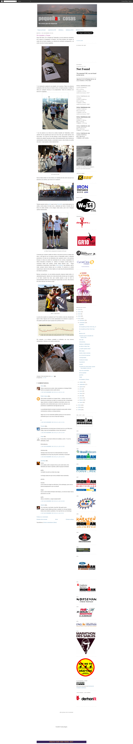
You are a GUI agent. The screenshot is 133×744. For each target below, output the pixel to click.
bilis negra (81, 351)
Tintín (80, 377)
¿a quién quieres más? (85, 348)
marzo (81, 398)
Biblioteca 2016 (80, 30)
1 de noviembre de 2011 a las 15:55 (53, 446)
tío (53, 313)
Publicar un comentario (42, 517)
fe (79, 331)
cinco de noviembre (84, 370)
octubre (81, 382)
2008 (79, 409)
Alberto (61, 265)
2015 (79, 309)
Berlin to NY (82, 333)
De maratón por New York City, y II (87, 326)
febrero (81, 400)
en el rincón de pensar (84, 355)
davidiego (43, 460)
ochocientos (82, 342)
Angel (42, 436)
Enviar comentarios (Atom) (50, 522)
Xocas (42, 386)
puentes (81, 375)
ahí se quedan (82, 372)
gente (49, 204)
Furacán (43, 426)
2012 (79, 316)
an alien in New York (84, 346)
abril (80, 395)
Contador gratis (79, 40)
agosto (81, 386)
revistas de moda (83, 360)
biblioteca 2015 (69, 30)
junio (80, 391)
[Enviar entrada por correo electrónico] (54, 376)
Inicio (56, 519)
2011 (79, 318)
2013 (79, 314)
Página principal (41, 30)
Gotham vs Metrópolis (84, 344)
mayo (80, 393)
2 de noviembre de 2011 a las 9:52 (52, 513)
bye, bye (81, 339)
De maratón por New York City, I (87, 329)
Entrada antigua (70, 519)
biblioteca (61, 30)
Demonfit (59, 204)
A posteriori (82, 362)
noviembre (82, 322)
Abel (57, 265)
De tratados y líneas (43, 35)
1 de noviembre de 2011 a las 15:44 (53, 432)
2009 (79, 407)
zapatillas (81, 324)
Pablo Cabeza (44, 396)
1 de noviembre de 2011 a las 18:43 (53, 456)
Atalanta (43, 505)
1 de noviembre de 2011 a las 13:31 (53, 422)
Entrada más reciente (42, 519)
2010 (79, 405)
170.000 (44, 377)
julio (80, 389)
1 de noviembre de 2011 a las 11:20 (52, 392)
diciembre (82, 320)
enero (81, 402)
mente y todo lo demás (84, 353)
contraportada (82, 357)
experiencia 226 (52, 30)
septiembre (82, 384)
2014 (79, 311)
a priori (81, 364)
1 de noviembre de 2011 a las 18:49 (53, 501)
